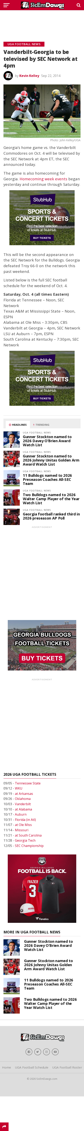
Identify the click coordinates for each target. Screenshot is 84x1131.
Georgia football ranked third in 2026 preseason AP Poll (51, 516)
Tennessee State (28, 783)
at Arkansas (24, 793)
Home (6, 1067)
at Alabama (23, 809)
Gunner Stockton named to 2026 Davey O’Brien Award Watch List (47, 440)
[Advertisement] (42, 21)
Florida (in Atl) (25, 819)
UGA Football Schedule (31, 1067)
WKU (18, 788)
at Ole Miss (23, 825)
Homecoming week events (43, 178)
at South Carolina (28, 835)
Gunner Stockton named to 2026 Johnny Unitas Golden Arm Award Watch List (51, 460)
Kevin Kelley (29, 75)
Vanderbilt (23, 804)
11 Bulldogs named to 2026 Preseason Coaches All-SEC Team (47, 479)
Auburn (21, 814)
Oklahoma (23, 798)
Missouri (21, 830)
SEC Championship (29, 845)
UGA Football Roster (67, 1067)
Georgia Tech (25, 840)
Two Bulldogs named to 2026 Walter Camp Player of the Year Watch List (51, 498)
